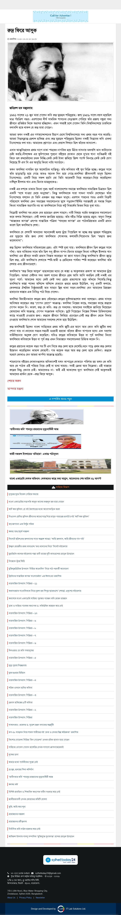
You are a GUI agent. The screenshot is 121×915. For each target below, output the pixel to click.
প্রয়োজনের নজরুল (16, 814)
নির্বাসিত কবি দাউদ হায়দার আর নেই (24, 828)
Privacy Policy (25, 898)
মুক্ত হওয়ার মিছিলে (17, 672)
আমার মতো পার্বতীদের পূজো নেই (23, 762)
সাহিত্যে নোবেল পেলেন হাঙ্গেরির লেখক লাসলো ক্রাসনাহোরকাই (36, 747)
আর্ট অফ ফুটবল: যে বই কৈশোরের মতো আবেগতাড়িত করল (34, 509)
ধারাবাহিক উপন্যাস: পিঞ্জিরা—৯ (22, 620)
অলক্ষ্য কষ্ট (13, 784)
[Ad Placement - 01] (60, 16)
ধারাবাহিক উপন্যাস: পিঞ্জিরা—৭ (22, 635)
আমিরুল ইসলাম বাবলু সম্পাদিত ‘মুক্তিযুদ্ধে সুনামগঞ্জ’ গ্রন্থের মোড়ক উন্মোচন (41, 836)
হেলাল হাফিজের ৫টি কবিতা (21, 702)
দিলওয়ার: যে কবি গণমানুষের (21, 650)
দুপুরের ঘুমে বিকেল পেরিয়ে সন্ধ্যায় (23, 494)
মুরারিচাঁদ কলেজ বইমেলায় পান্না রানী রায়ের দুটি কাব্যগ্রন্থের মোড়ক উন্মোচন (41, 553)
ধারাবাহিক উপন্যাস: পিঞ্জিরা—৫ (22, 657)
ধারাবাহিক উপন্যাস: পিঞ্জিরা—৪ (22, 680)
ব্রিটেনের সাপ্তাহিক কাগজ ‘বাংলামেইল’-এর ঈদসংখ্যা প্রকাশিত (35, 576)
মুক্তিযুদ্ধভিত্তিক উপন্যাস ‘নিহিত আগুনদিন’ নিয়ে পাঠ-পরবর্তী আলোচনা (39, 568)
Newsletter (40, 898)
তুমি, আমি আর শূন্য (17, 806)
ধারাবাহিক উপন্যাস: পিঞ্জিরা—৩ (22, 695)
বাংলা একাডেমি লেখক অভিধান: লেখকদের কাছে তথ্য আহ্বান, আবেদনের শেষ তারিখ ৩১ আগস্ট (55, 478)
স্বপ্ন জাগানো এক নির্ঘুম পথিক (21, 524)
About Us (11, 898)
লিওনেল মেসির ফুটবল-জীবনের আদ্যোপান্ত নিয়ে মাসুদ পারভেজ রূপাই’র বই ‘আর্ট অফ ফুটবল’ (49, 516)
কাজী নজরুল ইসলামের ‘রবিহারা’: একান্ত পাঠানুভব (34, 454)
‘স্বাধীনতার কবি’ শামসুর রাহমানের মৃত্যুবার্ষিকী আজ (34, 429)
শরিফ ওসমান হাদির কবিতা (20, 687)
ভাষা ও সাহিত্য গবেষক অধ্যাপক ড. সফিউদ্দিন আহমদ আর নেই (36, 605)
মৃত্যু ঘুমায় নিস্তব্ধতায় (17, 665)
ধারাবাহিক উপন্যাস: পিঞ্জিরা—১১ (23, 583)
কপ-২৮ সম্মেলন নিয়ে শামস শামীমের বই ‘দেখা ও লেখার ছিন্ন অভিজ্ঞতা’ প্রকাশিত (43, 732)
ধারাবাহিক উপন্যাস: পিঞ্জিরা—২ (22, 709)
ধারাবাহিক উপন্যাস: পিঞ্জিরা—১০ (23, 613)
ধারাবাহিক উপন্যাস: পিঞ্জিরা (20, 717)
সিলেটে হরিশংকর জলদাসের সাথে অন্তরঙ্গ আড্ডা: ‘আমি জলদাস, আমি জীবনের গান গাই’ (46, 538)
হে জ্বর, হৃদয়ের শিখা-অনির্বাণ (21, 769)
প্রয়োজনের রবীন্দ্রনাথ (18, 821)
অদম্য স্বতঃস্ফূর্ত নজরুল (19, 531)
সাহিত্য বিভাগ (62, 487)
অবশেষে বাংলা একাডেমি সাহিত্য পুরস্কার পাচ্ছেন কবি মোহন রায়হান (38, 598)
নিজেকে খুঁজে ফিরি (17, 561)
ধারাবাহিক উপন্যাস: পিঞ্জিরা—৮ (22, 628)
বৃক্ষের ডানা (13, 754)
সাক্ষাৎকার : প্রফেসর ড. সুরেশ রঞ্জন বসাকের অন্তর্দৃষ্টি (31, 724)
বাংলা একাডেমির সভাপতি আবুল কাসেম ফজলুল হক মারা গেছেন (36, 501)
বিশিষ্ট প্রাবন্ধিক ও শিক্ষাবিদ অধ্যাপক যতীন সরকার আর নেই (34, 791)
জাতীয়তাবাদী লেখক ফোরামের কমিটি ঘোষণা (28, 799)
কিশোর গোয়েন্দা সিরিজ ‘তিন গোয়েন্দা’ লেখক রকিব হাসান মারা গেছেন (39, 739)
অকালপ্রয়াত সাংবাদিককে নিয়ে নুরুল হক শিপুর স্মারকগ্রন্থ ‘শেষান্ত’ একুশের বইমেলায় (45, 590)
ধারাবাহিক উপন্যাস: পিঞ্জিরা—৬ (22, 643)
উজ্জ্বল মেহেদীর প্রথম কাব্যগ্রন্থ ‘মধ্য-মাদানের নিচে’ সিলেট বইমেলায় (38, 546)
